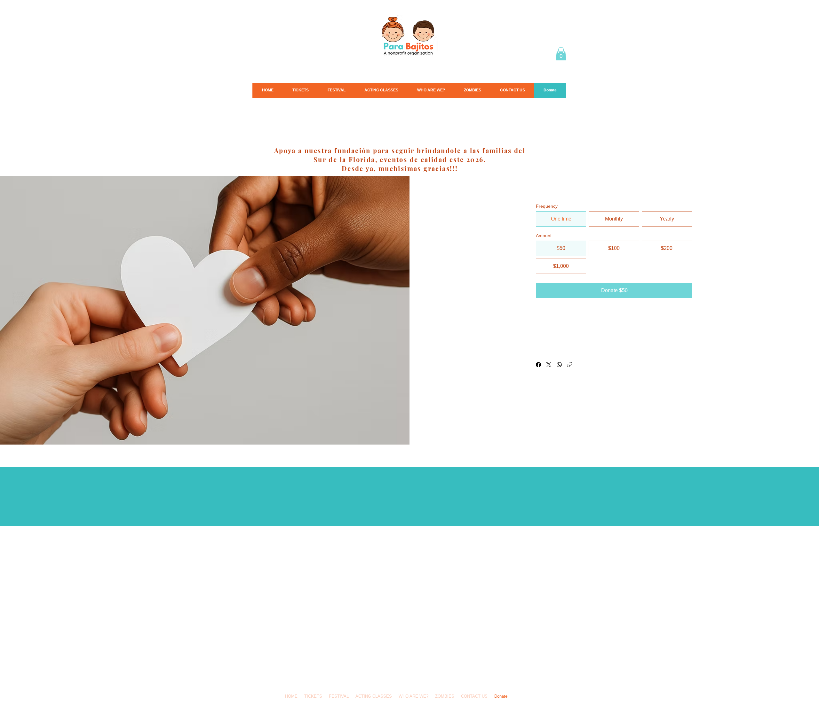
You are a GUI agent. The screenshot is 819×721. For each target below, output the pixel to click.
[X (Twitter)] (549, 364)
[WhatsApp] (559, 364)
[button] (561, 53)
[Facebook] (538, 364)
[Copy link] (569, 364)
